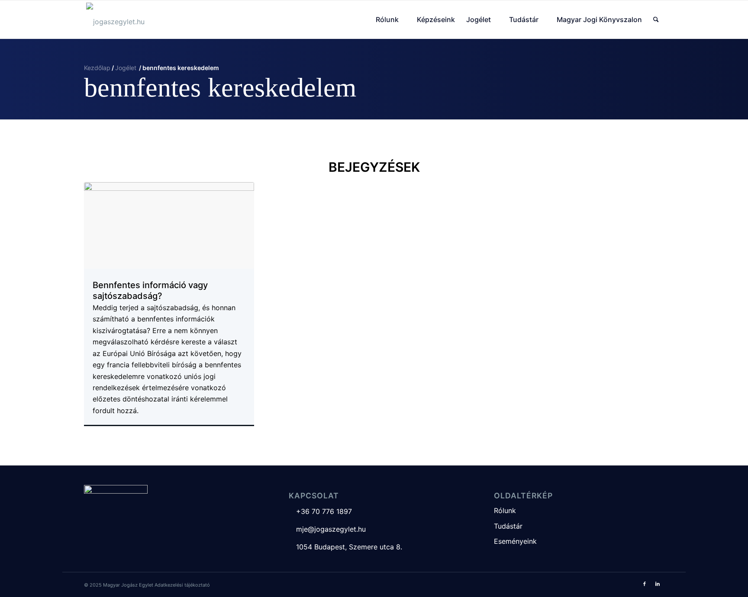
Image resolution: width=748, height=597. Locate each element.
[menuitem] (390, 19)
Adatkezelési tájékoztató (182, 585)
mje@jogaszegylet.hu (327, 529)
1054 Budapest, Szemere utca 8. (345, 546)
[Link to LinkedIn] (657, 583)
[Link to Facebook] (644, 583)
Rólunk (505, 510)
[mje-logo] (115, 19)
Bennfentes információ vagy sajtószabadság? (150, 291)
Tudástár (508, 526)
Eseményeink (515, 541)
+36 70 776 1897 (320, 511)
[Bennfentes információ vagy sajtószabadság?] (169, 225)
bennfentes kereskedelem (220, 87)
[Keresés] (656, 19)
